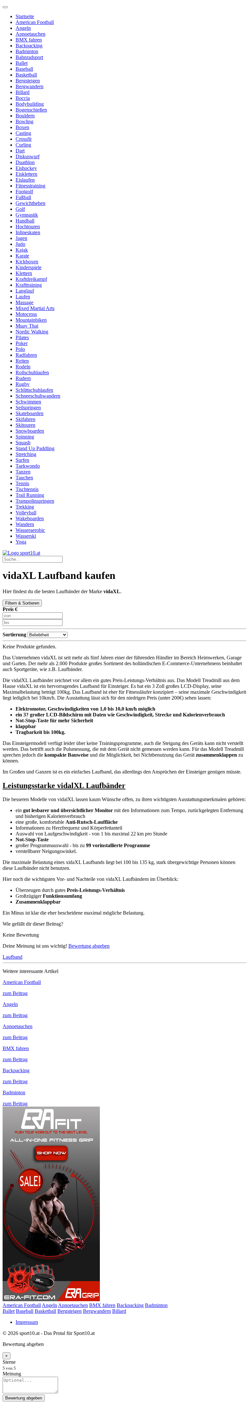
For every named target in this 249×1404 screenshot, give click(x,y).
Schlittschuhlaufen (34, 390)
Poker (22, 343)
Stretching (26, 454)
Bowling (24, 121)
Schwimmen (28, 401)
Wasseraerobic (30, 530)
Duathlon (25, 162)
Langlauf (25, 291)
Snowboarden (30, 431)
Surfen (22, 460)
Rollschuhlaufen (32, 372)
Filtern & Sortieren (22, 603)
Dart (20, 150)
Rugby (23, 384)
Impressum (27, 1322)
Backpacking (29, 45)
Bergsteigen (28, 80)
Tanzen (23, 471)
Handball (25, 220)
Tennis (22, 483)
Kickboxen (27, 261)
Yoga (21, 542)
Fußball (23, 197)
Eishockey (26, 168)
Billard (23, 92)
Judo (20, 244)
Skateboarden (29, 413)
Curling (23, 145)
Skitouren (25, 425)
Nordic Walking (32, 331)
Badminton (27, 51)
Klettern (24, 273)
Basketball (26, 75)
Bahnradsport (29, 57)
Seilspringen (28, 407)
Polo (20, 349)
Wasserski (26, 536)
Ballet (22, 63)
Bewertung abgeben (89, 946)
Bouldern (25, 115)
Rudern (23, 378)
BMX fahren (29, 39)
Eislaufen (25, 180)
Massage (24, 302)
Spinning (25, 436)
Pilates (22, 337)
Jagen (21, 238)
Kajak (22, 250)
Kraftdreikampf (31, 279)
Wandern (25, 524)
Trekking (25, 507)
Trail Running (30, 495)
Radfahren (26, 355)
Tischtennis (27, 489)
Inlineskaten (28, 232)
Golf (20, 209)
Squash (23, 442)
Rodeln (23, 366)
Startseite (25, 16)
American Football (35, 22)
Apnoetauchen (30, 34)
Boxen (22, 127)
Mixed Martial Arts (35, 308)
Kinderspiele (29, 267)
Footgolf (24, 191)
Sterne (9, 1362)
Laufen (23, 296)
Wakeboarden (30, 518)
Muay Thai (27, 326)
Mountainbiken (31, 320)
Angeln (23, 28)
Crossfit (23, 139)
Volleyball (26, 512)
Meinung (12, 1373)
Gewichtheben (30, 203)
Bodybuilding (30, 104)
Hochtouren (28, 226)
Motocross (26, 314)
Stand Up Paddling (35, 448)
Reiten (22, 361)
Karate (22, 255)
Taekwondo (28, 466)
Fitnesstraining (30, 185)
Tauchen (24, 477)
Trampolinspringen (35, 501)
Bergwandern (29, 86)
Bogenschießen (31, 110)
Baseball (24, 69)
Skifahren (25, 419)
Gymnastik (27, 215)
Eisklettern (26, 174)
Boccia (23, 98)
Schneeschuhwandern (38, 396)
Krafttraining (29, 285)
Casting (23, 133)
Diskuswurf (28, 156)
